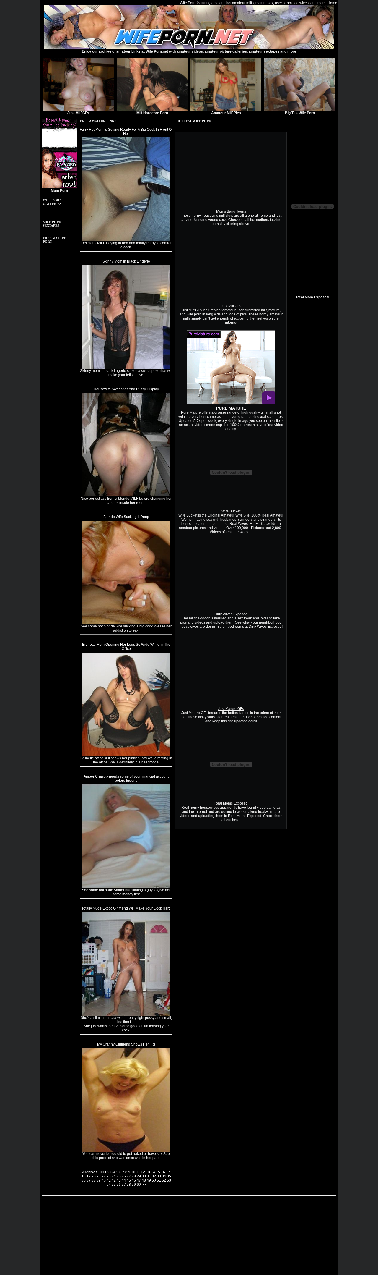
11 (138, 1172)
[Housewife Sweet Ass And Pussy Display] (126, 495)
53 (169, 1180)
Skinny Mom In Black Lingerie (126, 261)
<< (102, 1172)
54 (109, 1184)
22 (104, 1176)
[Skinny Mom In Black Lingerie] (126, 367)
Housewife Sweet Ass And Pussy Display (126, 389)
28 (134, 1176)
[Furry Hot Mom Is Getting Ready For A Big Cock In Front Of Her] (126, 240)
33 (159, 1176)
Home (332, 3)
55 (114, 1184)
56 (119, 1184)
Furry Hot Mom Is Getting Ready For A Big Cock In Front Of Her (126, 131)
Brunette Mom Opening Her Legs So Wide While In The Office (126, 647)
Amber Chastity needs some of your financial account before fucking (126, 778)
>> (144, 1184)
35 (169, 1176)
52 (164, 1180)
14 (153, 1172)
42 (114, 1180)
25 (119, 1176)
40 (104, 1180)
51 (159, 1180)
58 (129, 1184)
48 (144, 1180)
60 (139, 1184)
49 (149, 1180)
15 (158, 1172)
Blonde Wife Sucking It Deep (126, 517)
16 (163, 1172)
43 (119, 1180)
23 (109, 1176)
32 (154, 1176)
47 (139, 1180)
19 (89, 1176)
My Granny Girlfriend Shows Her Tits (126, 1044)
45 (129, 1180)
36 (84, 1180)
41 (109, 1180)
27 (129, 1176)
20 (94, 1176)
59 (134, 1184)
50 (154, 1180)
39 (99, 1180)
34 (164, 1176)
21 (99, 1176)
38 (94, 1180)
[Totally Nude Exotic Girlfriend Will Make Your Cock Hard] (126, 1014)
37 (89, 1180)
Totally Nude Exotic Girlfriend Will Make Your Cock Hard (126, 908)
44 (124, 1180)
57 (124, 1184)
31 (149, 1176)
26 (124, 1176)
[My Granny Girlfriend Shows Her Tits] (126, 1150)
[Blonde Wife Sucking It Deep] (126, 623)
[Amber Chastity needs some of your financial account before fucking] (126, 887)
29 (139, 1176)
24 (114, 1176)
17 (168, 1172)
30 (144, 1176)
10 (133, 1172)
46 (134, 1180)
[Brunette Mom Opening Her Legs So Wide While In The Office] (126, 755)
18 (84, 1176)
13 (148, 1172)
